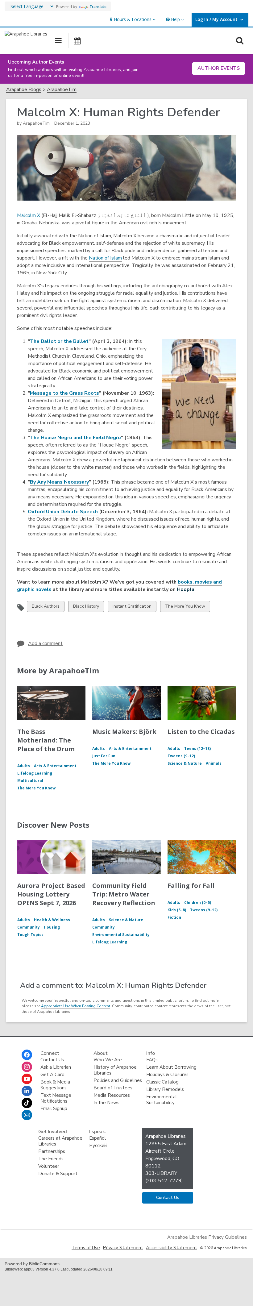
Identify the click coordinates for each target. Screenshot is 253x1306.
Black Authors (45, 607)
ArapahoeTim (62, 90)
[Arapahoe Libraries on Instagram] (27, 1067)
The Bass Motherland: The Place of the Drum (46, 740)
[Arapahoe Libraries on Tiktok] (27, 1103)
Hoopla (185, 589)
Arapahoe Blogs (23, 90)
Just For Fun (103, 756)
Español (97, 1138)
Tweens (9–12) (181, 756)
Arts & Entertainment (55, 765)
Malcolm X (28, 215)
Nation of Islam (105, 258)
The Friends (51, 1159)
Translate (97, 6)
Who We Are (107, 1060)
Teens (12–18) (197, 748)
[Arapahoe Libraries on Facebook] (27, 1055)
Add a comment (45, 643)
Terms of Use (86, 1248)
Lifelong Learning (34, 773)
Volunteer (48, 1166)
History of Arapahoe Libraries (115, 1070)
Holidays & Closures (167, 1074)
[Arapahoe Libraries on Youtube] (27, 1079)
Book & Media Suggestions (55, 1085)
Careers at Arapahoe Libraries (60, 1141)
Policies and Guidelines (117, 1080)
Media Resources (111, 1095)
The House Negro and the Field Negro (75, 437)
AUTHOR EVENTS (218, 68)
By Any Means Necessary (59, 482)
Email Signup (53, 1108)
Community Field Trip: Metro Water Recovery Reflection (123, 894)
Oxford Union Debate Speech (63, 511)
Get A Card (52, 1074)
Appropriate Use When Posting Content (75, 1006)
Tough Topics (30, 934)
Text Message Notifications (55, 1098)
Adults (23, 765)
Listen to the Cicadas (201, 731)
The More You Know (185, 607)
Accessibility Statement (171, 1248)
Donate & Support (57, 1174)
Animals (214, 763)
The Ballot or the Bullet (59, 341)
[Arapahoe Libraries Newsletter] (27, 1115)
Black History (86, 607)
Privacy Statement (123, 1248)
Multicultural (30, 780)
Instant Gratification (131, 607)
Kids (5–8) (177, 910)
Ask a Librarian (55, 1067)
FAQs (152, 1060)
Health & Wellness (52, 919)
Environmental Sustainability (121, 934)
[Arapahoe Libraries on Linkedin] (27, 1091)
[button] (131, 20)
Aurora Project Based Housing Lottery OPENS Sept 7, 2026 (51, 894)
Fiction (174, 917)
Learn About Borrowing (171, 1067)
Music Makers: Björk (124, 731)
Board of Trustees (112, 1088)
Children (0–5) (197, 902)
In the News (106, 1103)
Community (28, 927)
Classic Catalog (162, 1082)
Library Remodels (165, 1089)
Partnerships (51, 1151)
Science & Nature (185, 763)
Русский (98, 1145)
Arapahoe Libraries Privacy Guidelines (207, 1237)
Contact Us (52, 1060)
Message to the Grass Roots (64, 393)
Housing (52, 927)
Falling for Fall (191, 885)
